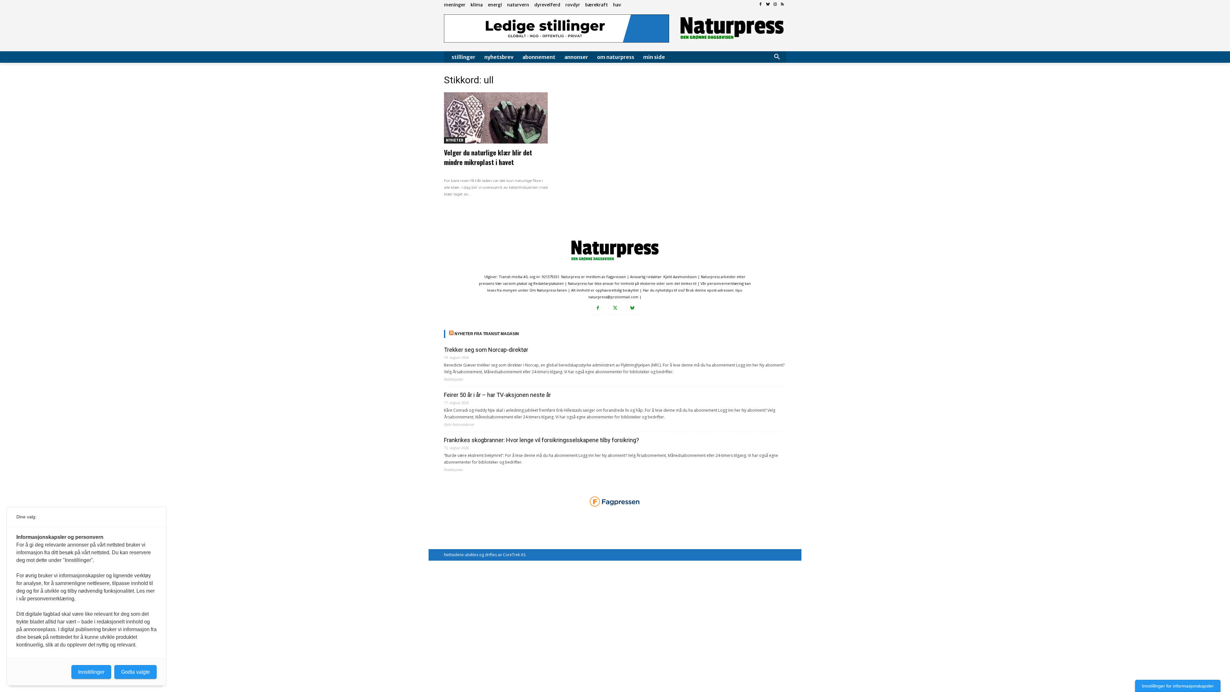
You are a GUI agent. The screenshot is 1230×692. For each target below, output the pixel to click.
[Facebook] (760, 4)
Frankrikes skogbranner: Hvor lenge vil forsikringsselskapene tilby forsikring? (541, 440)
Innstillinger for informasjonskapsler (1178, 685)
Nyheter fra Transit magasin (487, 334)
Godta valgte (135, 672)
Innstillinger (91, 672)
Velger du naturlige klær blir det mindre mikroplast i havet (488, 157)
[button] (777, 57)
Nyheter (454, 140)
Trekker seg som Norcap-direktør (486, 349)
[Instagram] (775, 4)
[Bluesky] (768, 4)
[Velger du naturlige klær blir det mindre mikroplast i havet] (496, 118)
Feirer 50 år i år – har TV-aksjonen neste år (497, 394)
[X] (615, 308)
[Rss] (782, 4)
